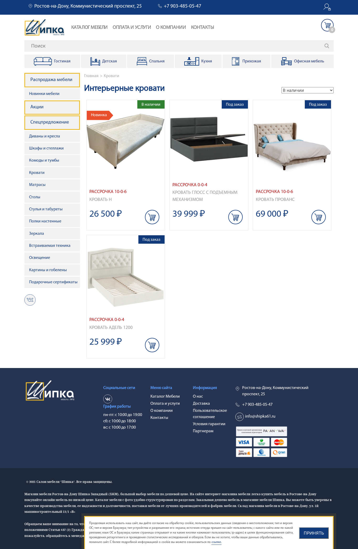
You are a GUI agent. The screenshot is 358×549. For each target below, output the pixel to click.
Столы (34, 197)
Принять (314, 533)
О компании (171, 27)
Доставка (201, 404)
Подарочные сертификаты (53, 282)
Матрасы (37, 185)
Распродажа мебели (51, 80)
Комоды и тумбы (44, 160)
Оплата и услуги (132, 27)
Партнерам (203, 431)
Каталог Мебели (89, 27)
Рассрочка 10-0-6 (108, 192)
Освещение (39, 258)
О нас (198, 397)
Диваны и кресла (44, 136)
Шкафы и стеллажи (46, 148)
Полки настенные (45, 221)
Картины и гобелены (48, 270)
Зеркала (36, 234)
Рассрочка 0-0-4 (189, 185)
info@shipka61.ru (260, 416)
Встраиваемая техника (49, 246)
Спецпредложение (49, 122)
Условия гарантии (209, 424)
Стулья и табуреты (46, 209)
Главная (91, 76)
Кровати (111, 76)
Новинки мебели (44, 94)
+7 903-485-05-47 (182, 6)
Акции (37, 107)
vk (30, 300)
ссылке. (216, 542)
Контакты (202, 27)
